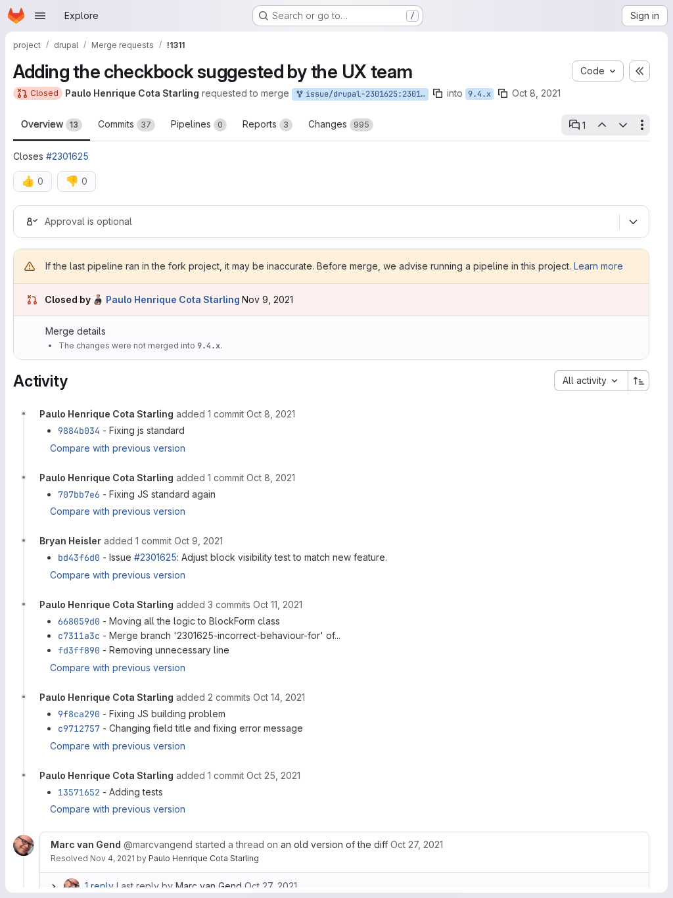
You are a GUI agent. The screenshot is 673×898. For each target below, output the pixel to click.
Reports (266, 124)
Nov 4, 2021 (112, 858)
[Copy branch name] (438, 93)
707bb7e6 (79, 494)
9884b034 (79, 431)
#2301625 (67, 156)
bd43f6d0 (79, 557)
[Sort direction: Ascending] (638, 380)
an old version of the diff (334, 844)
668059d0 (79, 621)
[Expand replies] (53, 886)
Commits (124, 124)
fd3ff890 (79, 650)
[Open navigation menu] (40, 15)
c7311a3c (79, 636)
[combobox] (591, 380)
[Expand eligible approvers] (633, 222)
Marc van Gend (208, 885)
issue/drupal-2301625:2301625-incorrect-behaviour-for (365, 94)
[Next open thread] (623, 124)
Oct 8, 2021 (536, 93)
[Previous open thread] (601, 124)
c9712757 (79, 728)
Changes (338, 124)
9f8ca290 (79, 714)
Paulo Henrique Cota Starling (204, 858)
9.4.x (479, 94)
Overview (49, 124)
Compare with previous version (117, 448)
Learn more (598, 266)
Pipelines (197, 124)
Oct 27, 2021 (270, 885)
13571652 (79, 792)
